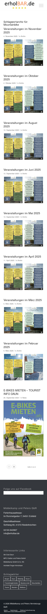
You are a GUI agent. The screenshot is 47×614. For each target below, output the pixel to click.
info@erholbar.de (11, 533)
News (24, 397)
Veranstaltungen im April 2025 (22, 256)
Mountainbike (36, 583)
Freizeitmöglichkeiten (11, 583)
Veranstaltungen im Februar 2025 (21, 345)
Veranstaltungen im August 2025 (20, 124)
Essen (28, 579)
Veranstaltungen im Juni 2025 (22, 169)
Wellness (23, 587)
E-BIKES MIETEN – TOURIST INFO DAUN (22, 392)
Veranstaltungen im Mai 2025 (22, 213)
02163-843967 (10, 529)
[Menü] (39, 5)
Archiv (23, 36)
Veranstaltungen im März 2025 (23, 300)
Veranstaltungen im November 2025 (22, 30)
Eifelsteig (20, 579)
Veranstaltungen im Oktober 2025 (21, 77)
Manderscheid (25, 583)
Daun (13, 579)
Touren (7, 587)
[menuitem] (39, 5)
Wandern (14, 587)
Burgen (7, 579)
